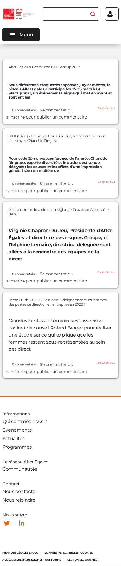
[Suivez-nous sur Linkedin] (21, 523)
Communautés (19, 469)
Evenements (17, 430)
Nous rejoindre (18, 500)
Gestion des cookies (82, 559)
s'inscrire (15, 117)
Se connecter (53, 110)
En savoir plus (106, 108)
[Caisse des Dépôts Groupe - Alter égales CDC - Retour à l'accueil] (19, 14)
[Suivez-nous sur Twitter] (6, 523)
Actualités (13, 438)
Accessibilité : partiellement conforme (31, 559)
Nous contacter (19, 491)
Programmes (17, 447)
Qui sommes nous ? (24, 421)
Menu (26, 34)
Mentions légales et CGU (20, 552)
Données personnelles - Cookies (68, 552)
